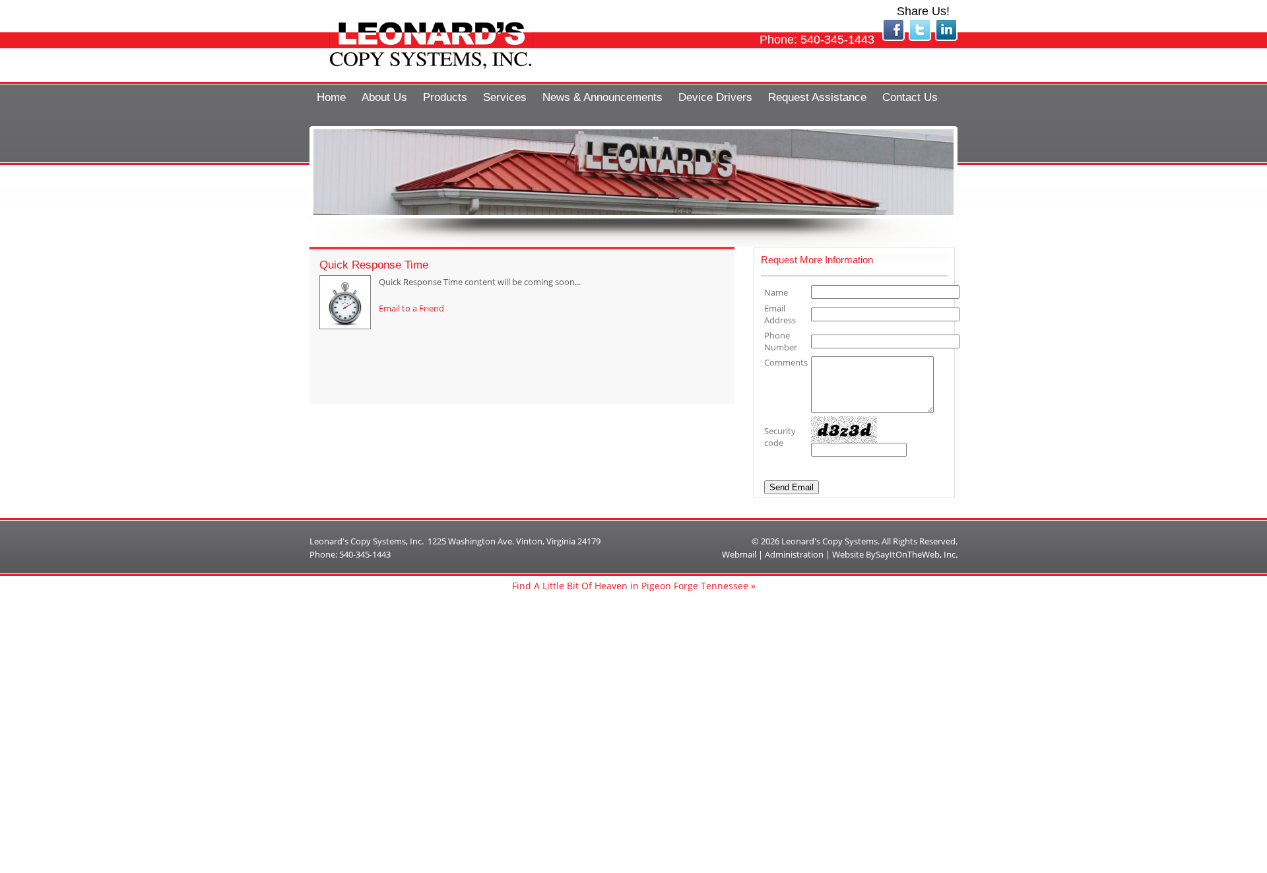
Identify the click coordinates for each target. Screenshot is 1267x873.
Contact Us (910, 97)
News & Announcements (602, 97)
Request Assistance (817, 97)
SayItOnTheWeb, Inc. (917, 554)
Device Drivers (715, 97)
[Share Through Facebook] (893, 38)
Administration (794, 554)
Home (331, 97)
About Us (384, 97)
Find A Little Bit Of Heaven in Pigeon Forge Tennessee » (634, 585)
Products (445, 97)
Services (505, 97)
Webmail (739, 554)
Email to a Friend (411, 308)
